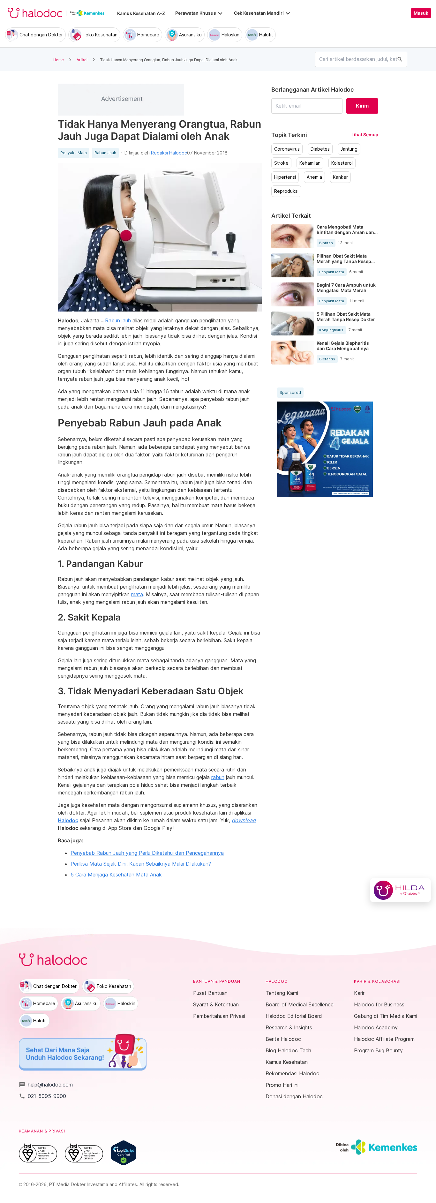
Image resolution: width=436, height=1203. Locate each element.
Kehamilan (309, 163)
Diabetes (320, 149)
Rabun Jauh (105, 153)
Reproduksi (286, 191)
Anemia (314, 177)
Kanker (340, 177)
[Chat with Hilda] (400, 890)
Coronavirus (287, 149)
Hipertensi (285, 177)
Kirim (362, 106)
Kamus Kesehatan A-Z (141, 13)
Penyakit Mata (73, 153)
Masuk (421, 13)
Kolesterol (342, 163)
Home (58, 59)
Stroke (281, 163)
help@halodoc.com (46, 1084)
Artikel (82, 59)
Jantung (349, 149)
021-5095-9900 (42, 1096)
